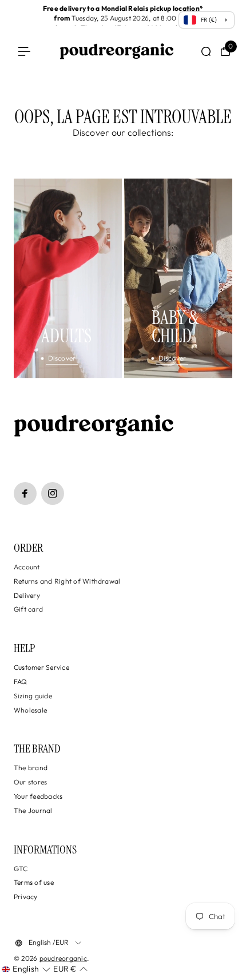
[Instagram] (52, 493)
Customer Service (41, 667)
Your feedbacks (38, 796)
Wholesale (30, 710)
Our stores (30, 782)
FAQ (20, 681)
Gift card (28, 609)
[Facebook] (25, 493)
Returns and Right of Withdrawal (67, 581)
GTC (21, 868)
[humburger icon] (24, 51)
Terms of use (34, 882)
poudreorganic (63, 958)
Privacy (26, 896)
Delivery (27, 595)
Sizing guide (33, 695)
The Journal (33, 810)
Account (27, 567)
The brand (30, 767)
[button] (25, 969)
